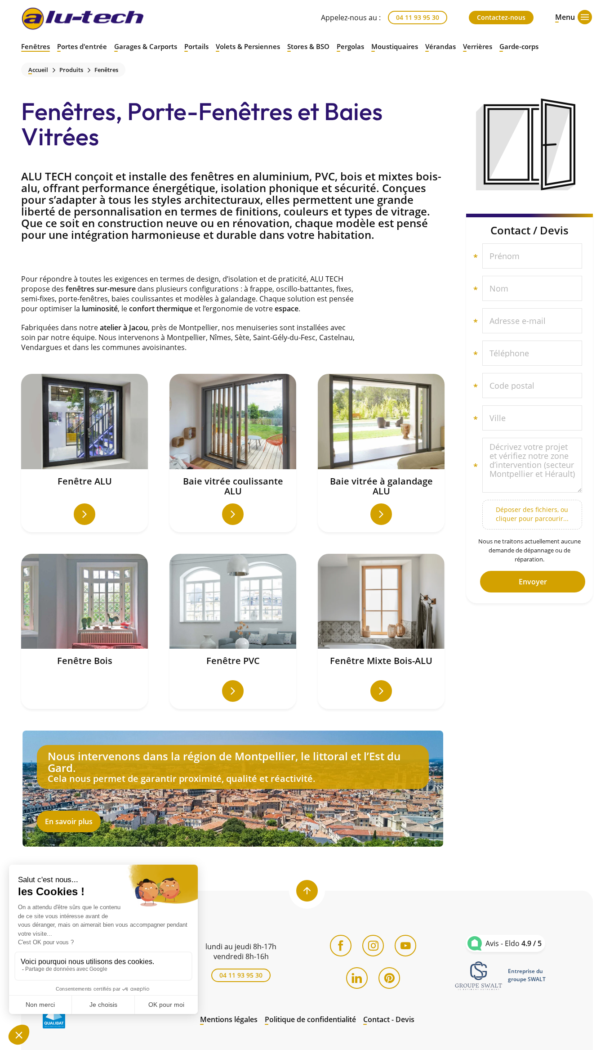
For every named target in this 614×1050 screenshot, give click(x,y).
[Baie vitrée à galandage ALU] (381, 453)
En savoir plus (232, 789)
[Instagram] (373, 945)
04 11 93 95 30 (417, 17)
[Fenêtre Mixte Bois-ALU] (381, 631)
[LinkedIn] (357, 978)
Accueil (38, 70)
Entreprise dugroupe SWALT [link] (527, 975)
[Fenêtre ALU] (84, 453)
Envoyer (533, 582)
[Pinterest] (389, 978)
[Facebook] (340, 945)
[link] (479, 975)
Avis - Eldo (513, 943)
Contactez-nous (501, 17)
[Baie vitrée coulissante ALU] (232, 453)
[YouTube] (405, 945)
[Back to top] (307, 891)
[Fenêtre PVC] (232, 631)
